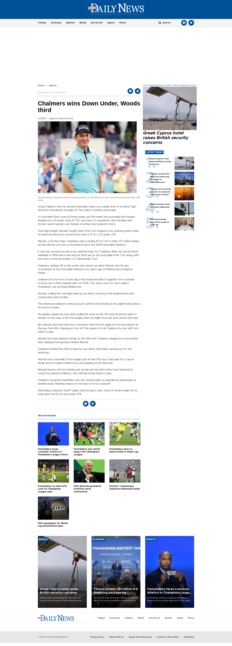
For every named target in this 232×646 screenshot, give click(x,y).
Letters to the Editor (168, 637)
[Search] (160, 22)
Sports (111, 23)
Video (180, 618)
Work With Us (116, 637)
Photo (122, 23)
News (41, 85)
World (82, 23)
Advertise (189, 637)
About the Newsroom (140, 637)
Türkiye (42, 23)
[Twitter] (191, 23)
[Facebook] (184, 23)
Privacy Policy (97, 637)
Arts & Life (97, 23)
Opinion (70, 23)
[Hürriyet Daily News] (116, 9)
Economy (56, 23)
